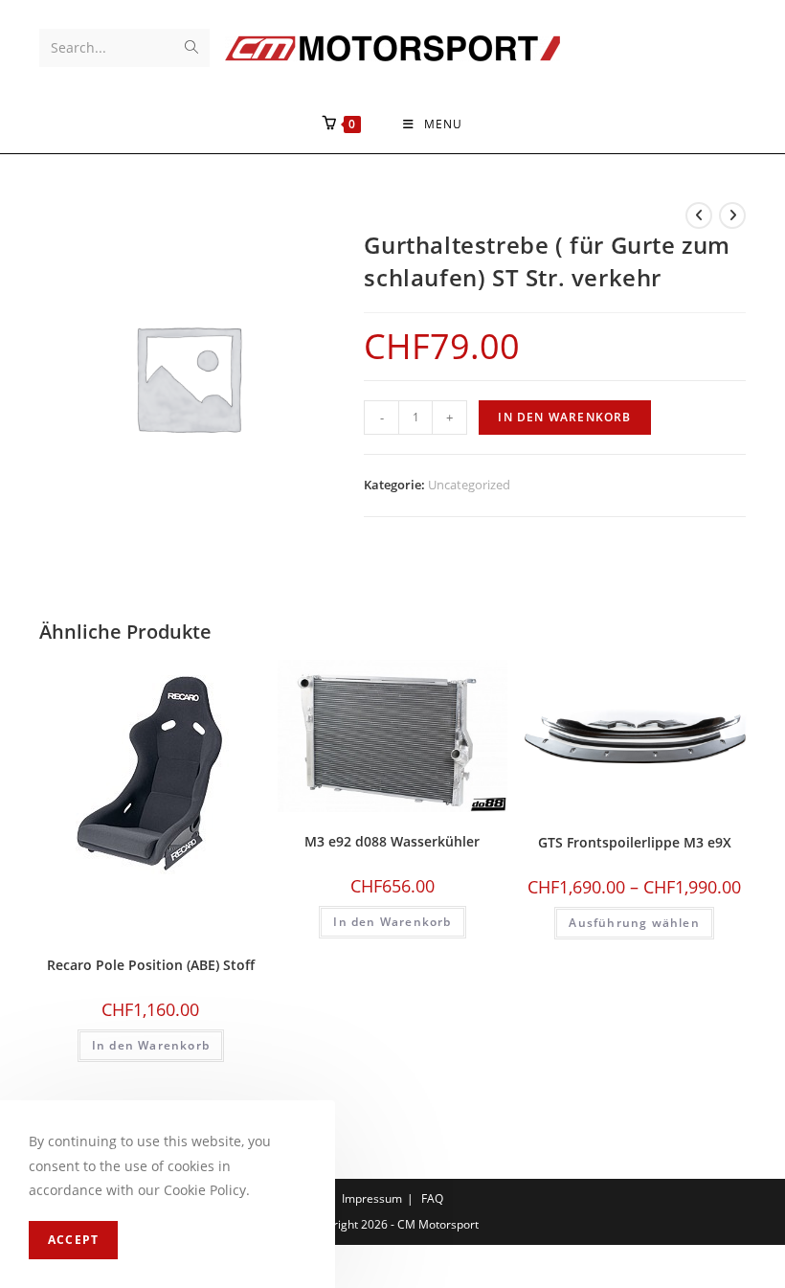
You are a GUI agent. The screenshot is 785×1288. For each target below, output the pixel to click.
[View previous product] (698, 215)
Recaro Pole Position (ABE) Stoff (151, 965)
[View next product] (732, 215)
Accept (73, 1240)
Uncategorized (469, 484)
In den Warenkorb (564, 417)
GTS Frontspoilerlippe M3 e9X (634, 842)
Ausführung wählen (634, 923)
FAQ (432, 1198)
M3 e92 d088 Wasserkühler (392, 841)
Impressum (372, 1198)
